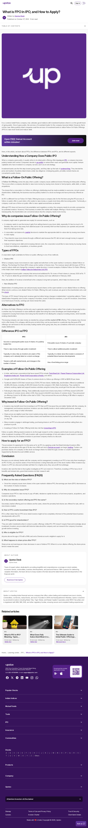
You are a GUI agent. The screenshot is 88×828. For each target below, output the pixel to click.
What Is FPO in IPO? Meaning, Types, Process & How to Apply (14, 636)
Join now (75, 141)
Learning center (13, 653)
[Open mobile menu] (83, 3)
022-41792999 (13, 672)
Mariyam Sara (61, 642)
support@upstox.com (30, 672)
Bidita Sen (8, 642)
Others (37, 756)
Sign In (77, 3)
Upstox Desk (19, 16)
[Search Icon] (72, 3)
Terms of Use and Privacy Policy (39, 811)
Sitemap (8, 811)
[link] (15, 630)
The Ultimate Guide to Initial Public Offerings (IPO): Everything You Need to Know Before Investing (65, 636)
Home (4, 653)
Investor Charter (33, 815)
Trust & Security (73, 811)
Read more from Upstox (15, 580)
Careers (8, 815)
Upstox (58, 820)
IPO (22, 653)
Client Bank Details (74, 815)
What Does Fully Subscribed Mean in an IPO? (39, 636)
